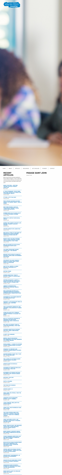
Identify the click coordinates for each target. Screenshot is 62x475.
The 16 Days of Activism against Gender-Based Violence (11, 359)
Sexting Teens (7, 271)
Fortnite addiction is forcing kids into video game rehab (11, 330)
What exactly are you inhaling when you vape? (11, 471)
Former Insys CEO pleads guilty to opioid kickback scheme (12, 213)
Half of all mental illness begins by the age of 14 (10, 267)
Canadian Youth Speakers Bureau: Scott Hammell (10, 398)
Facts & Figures (7, 381)
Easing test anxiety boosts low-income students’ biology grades (12, 224)
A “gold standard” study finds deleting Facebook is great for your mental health (12, 192)
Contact (52, 168)
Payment (44, 168)
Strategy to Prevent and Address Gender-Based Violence (12, 349)
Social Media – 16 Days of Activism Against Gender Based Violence (12, 344)
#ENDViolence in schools (10, 363)
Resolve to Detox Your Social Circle (11, 218)
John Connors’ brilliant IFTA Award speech (11, 403)
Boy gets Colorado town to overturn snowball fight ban (11, 325)
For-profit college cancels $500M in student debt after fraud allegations (11, 261)
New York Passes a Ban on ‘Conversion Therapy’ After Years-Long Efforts (11, 208)
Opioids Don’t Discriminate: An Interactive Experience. (11, 456)
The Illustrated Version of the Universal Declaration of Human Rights (12, 307)
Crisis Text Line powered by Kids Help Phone (12, 408)
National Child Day (8, 377)
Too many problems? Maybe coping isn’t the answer (11, 250)
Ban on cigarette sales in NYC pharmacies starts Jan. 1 (11, 245)
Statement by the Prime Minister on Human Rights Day (12, 297)
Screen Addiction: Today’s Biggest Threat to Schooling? (11, 275)
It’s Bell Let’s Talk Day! (9, 197)
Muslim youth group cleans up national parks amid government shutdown (12, 255)
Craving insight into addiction (11, 229)
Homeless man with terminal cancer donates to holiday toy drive (12, 313)
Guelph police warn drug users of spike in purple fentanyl (12, 460)
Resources (26, 168)
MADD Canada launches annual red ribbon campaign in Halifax (11, 432)
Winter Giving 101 (8, 389)
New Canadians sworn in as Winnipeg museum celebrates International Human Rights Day (12, 292)
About (10, 168)
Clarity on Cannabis (8, 334)
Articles (17, 168)
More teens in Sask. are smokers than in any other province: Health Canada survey (12, 426)
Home (4, 168)
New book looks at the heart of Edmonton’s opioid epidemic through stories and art (12, 233)
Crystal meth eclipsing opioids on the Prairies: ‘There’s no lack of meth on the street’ (12, 450)
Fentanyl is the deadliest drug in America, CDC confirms (12, 302)
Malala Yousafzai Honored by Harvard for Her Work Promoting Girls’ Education (11, 319)
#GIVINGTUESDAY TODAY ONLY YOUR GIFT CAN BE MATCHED (12, 354)
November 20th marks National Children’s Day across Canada (11, 373)
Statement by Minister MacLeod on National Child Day (12, 368)
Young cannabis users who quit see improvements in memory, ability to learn (12, 437)
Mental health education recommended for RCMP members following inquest (12, 339)
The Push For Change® (9, 385)
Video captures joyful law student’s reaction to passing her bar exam (11, 420)
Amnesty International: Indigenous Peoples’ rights (11, 286)
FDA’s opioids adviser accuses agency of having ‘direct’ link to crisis (12, 202)
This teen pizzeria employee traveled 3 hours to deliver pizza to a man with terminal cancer (11, 414)
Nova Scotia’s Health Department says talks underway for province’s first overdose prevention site (12, 444)
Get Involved (35, 168)
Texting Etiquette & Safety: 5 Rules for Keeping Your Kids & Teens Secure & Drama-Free (11, 281)
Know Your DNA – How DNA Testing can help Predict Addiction (10, 186)
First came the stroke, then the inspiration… (12, 393)
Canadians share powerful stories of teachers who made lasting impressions (11, 466)
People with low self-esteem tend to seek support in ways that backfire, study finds (11, 239)
